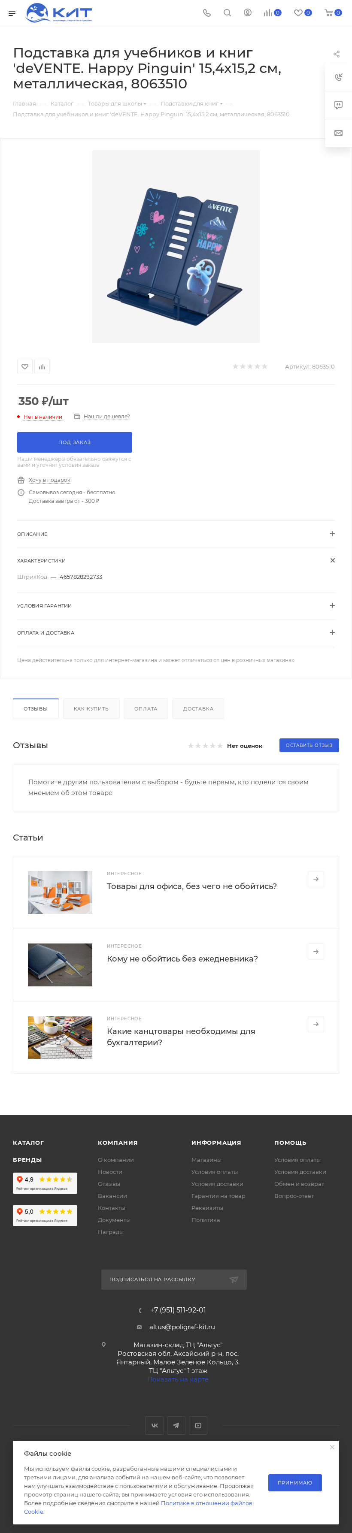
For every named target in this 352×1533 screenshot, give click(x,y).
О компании (116, 1159)
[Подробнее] (316, 879)
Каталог (28, 1142)
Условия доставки (217, 1183)
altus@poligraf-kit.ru (182, 1327)
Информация (216, 1142)
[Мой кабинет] (248, 13)
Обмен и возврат (299, 1183)
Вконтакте (154, 1425)
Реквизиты (207, 1207)
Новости (110, 1171)
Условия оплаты (214, 1171)
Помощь (290, 1142)
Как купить (91, 709)
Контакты (111, 1207)
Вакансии (112, 1195)
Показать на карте (178, 1379)
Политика (205, 1219)
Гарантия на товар (218, 1195)
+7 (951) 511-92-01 (178, 1310)
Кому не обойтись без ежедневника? (182, 959)
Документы (114, 1219)
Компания (118, 1142)
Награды (111, 1231)
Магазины (206, 1159)
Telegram (176, 1425)
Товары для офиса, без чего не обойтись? (192, 886)
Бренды (27, 1159)
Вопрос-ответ (294, 1195)
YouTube (198, 1425)
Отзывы (36, 709)
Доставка (198, 709)
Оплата (146, 709)
